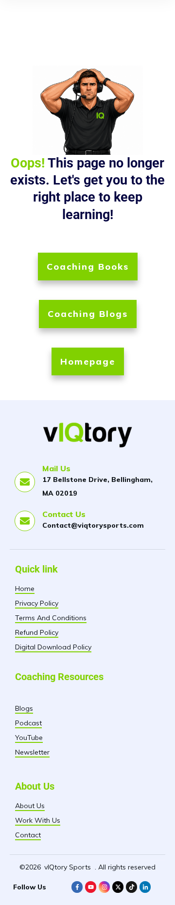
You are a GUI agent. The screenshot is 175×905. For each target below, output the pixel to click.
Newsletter (32, 752)
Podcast (28, 723)
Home (25, 588)
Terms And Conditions (51, 617)
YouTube (29, 737)
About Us (30, 805)
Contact (28, 835)
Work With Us (37, 820)
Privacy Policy (36, 603)
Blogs (24, 708)
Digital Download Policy (53, 647)
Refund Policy (36, 632)
